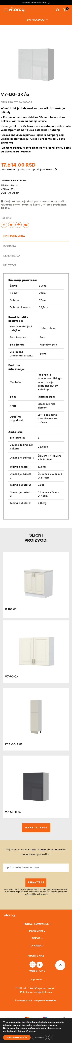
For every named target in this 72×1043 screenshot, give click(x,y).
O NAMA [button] (36, 945)
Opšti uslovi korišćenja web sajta (35, 988)
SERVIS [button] (36, 938)
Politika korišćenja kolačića (36, 992)
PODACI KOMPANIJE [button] (36, 924)
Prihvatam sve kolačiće (17, 1037)
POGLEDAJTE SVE (36, 827)
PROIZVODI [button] (36, 931)
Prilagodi (39, 1037)
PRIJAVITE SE (36, 882)
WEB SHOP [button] (36, 971)
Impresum (36, 979)
